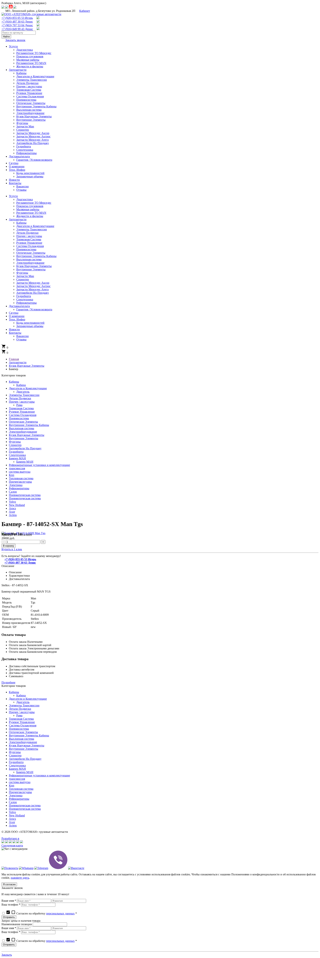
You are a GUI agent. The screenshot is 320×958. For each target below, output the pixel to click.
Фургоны (15, 441)
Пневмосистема (19, 418)
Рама (19, 405)
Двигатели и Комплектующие (28, 388)
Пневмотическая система (25, 498)
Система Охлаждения (22, 415)
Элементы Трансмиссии (24, 395)
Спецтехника (17, 455)
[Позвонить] (9, 868)
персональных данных (60, 913)
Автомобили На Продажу (25, 448)
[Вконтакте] (76, 868)
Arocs (12, 508)
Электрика (15, 485)
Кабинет (84, 10)
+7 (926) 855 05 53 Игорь (17, 17)
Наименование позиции (16, 924)
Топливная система (21, 478)
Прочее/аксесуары (20, 481)
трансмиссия (17, 468)
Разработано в (10, 838)
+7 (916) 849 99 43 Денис (17, 29)
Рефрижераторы (19, 488)
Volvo (12, 501)
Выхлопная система (21, 428)
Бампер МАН (17, 458)
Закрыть (6, 954)
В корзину (8, 545)
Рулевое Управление (22, 411)
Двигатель (22, 391)
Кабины (14, 381)
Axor (12, 511)
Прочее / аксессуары (22, 401)
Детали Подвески (20, 398)
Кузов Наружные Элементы (26, 435)
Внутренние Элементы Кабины (29, 425)
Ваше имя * (8, 900)
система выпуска (19, 471)
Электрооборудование (23, 431)
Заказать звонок (15, 40)
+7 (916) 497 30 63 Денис (17, 21)
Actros (13, 515)
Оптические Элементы (23, 421)
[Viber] (58, 868)
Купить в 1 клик (11, 549)
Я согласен (9, 884)
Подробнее (8, 682)
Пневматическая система (25, 495)
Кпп (11, 475)
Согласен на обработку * (41, 913)
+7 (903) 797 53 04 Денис (17, 25)
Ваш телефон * (10, 904)
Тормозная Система (21, 408)
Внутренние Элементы (23, 438)
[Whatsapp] (26, 868)
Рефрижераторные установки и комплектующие (39, 465)
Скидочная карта (12, 845)
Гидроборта (16, 451)
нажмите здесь (20, 877)
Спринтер (15, 445)
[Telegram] (41, 868)
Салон (13, 491)
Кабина (21, 385)
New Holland (17, 505)
